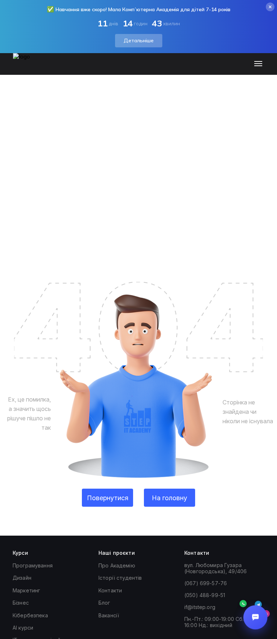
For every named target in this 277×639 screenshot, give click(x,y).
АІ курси (23, 628)
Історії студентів (120, 578)
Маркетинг (26, 590)
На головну (169, 498)
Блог (104, 603)
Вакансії (108, 615)
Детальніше (139, 40)
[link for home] (25, 67)
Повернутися (107, 498)
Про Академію (116, 565)
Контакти (110, 590)
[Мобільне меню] (259, 64)
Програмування (33, 565)
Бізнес (21, 603)
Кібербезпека (30, 615)
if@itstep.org (199, 607)
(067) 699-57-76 (205, 583)
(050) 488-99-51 (204, 595)
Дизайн (22, 578)
